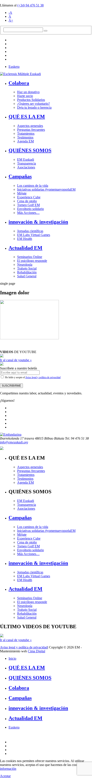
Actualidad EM (25, 248)
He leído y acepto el (32, 377)
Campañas (20, 176)
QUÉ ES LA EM (27, 116)
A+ (11, 20)
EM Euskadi (25, 159)
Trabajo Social (27, 268)
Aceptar (5, 776)
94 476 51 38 (30, 5)
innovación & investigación (38, 222)
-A (10, 12)
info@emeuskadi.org (14, 442)
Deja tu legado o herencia (34, 107)
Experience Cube (28, 197)
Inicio (12, 658)
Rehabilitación (27, 272)
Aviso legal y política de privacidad (43, 377)
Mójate (22, 193)
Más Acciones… (28, 213)
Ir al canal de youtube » (16, 360)
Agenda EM (25, 141)
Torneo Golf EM (28, 205)
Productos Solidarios (31, 100)
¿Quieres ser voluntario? (33, 103)
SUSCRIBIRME (11, 385)
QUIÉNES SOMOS (30, 150)
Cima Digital (36, 651)
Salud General (26, 276)
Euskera (14, 66)
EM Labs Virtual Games (33, 235)
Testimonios (25, 137)
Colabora (19, 83)
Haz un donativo (28, 92)
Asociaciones (26, 167)
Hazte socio (25, 96)
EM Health (24, 239)
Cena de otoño (27, 201)
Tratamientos (25, 133)
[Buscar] (45, 30)
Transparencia (26, 163)
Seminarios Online (29, 257)
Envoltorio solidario (30, 209)
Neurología (24, 264)
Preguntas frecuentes (31, 129)
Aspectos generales (30, 126)
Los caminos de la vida (32, 185)
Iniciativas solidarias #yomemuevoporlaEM (46, 189)
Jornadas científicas (30, 231)
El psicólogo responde (32, 260)
